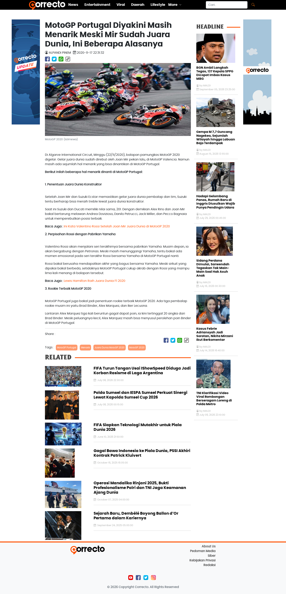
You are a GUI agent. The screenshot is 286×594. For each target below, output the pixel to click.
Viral (121, 5)
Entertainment (97, 5)
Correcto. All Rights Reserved (157, 587)
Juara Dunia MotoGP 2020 (110, 347)
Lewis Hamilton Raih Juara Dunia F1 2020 (94, 280)
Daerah (137, 5)
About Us (209, 546)
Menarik (85, 347)
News (73, 5)
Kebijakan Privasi (202, 560)
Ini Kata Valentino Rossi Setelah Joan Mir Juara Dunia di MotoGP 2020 (117, 226)
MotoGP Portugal (66, 347)
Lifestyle (158, 5)
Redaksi (210, 565)
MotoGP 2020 (137, 347)
